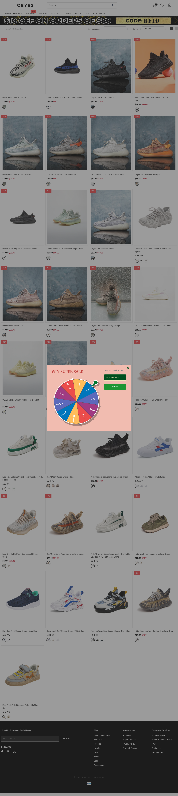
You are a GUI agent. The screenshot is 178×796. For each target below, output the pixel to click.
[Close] (128, 368)
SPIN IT (115, 387)
